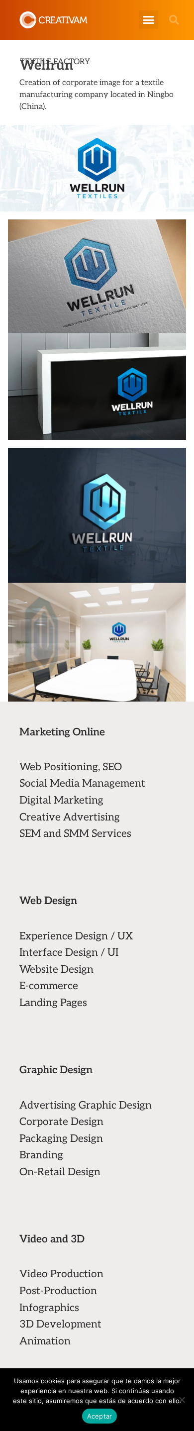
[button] (148, 19)
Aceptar (99, 1416)
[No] (182, 1400)
